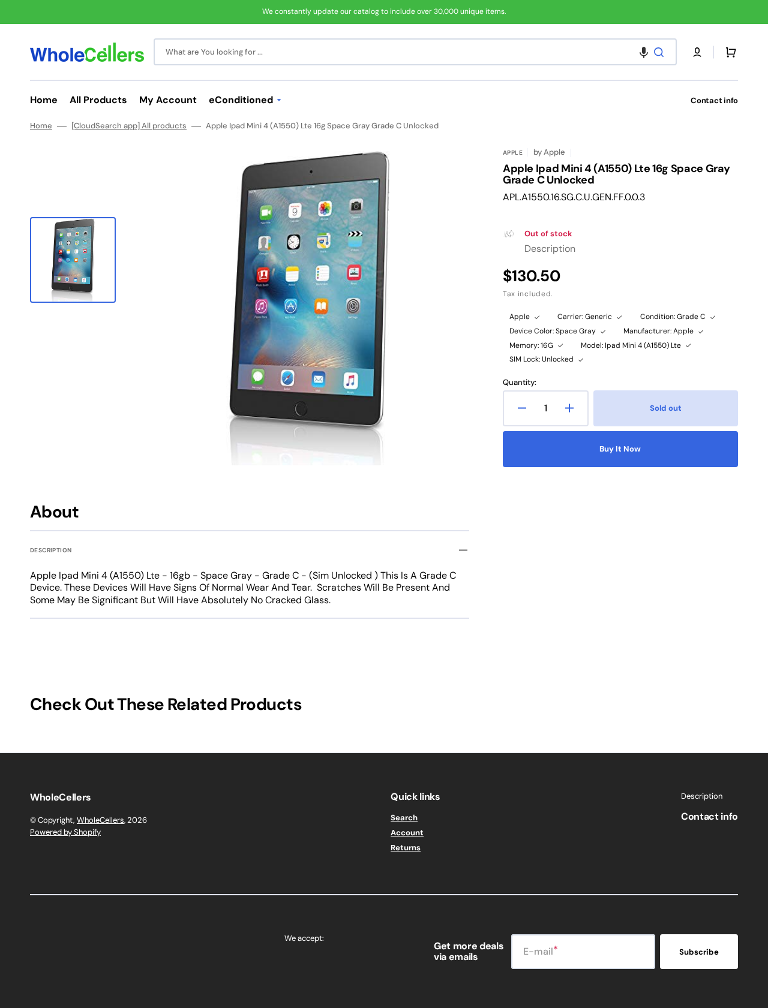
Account (407, 833)
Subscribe (699, 952)
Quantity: (519, 382)
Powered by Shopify (65, 832)
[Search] (661, 52)
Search (404, 818)
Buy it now (620, 449)
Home (41, 126)
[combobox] (415, 51)
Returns (406, 847)
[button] (644, 51)
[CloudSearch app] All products (129, 126)
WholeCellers (100, 820)
